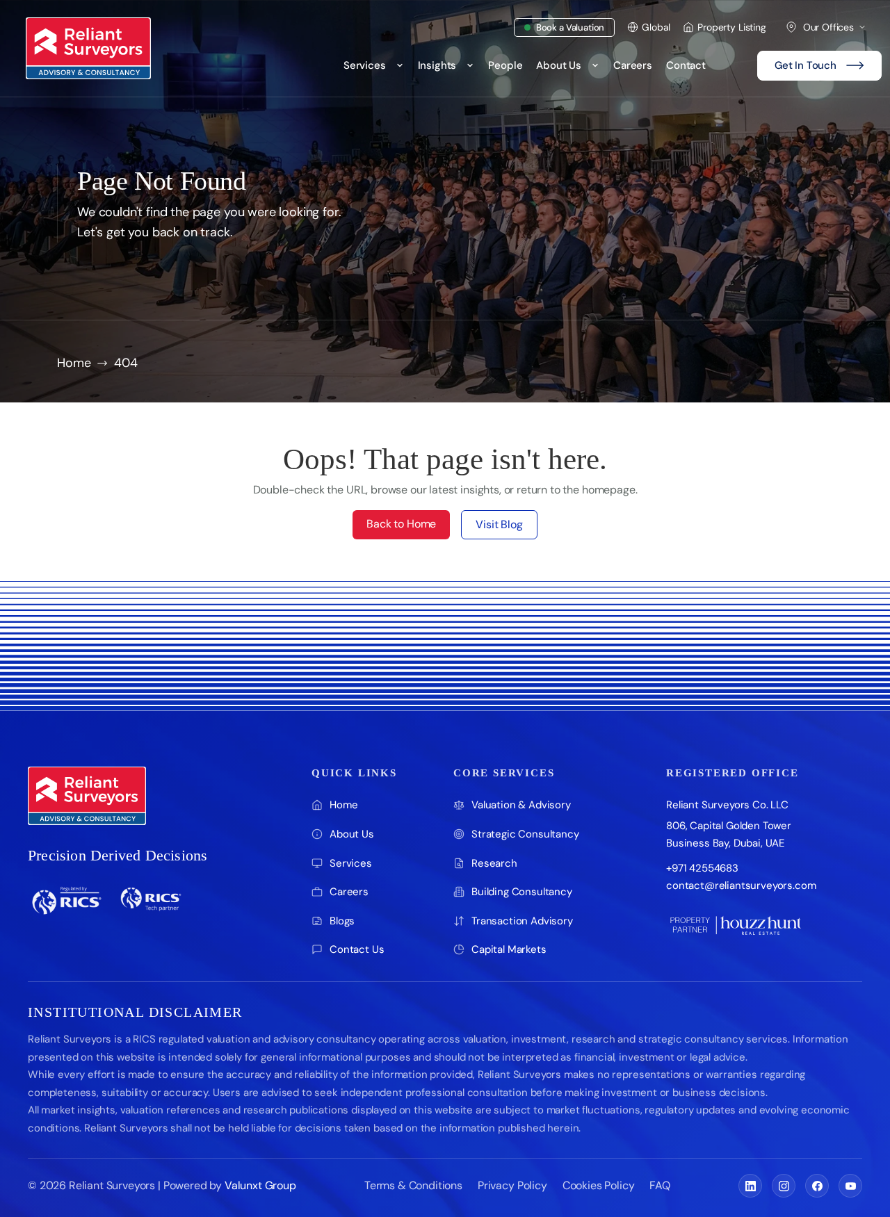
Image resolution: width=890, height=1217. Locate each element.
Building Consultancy (521, 892)
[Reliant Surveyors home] (87, 796)
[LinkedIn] (750, 1186)
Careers (632, 65)
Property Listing (731, 27)
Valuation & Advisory (521, 805)
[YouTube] (850, 1186)
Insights (437, 65)
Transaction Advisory (522, 921)
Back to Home (401, 523)
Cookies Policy (599, 1185)
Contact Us (357, 949)
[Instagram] (783, 1186)
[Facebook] (817, 1186)
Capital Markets (509, 949)
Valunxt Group (260, 1185)
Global (656, 27)
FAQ (659, 1185)
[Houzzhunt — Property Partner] (735, 925)
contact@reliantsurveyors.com (741, 885)
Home (73, 363)
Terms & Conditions (413, 1185)
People (505, 65)
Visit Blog (499, 524)
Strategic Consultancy (525, 834)
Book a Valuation (570, 27)
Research (494, 863)
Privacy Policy (512, 1185)
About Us (558, 65)
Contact (686, 65)
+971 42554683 (702, 868)
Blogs (342, 921)
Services (364, 65)
